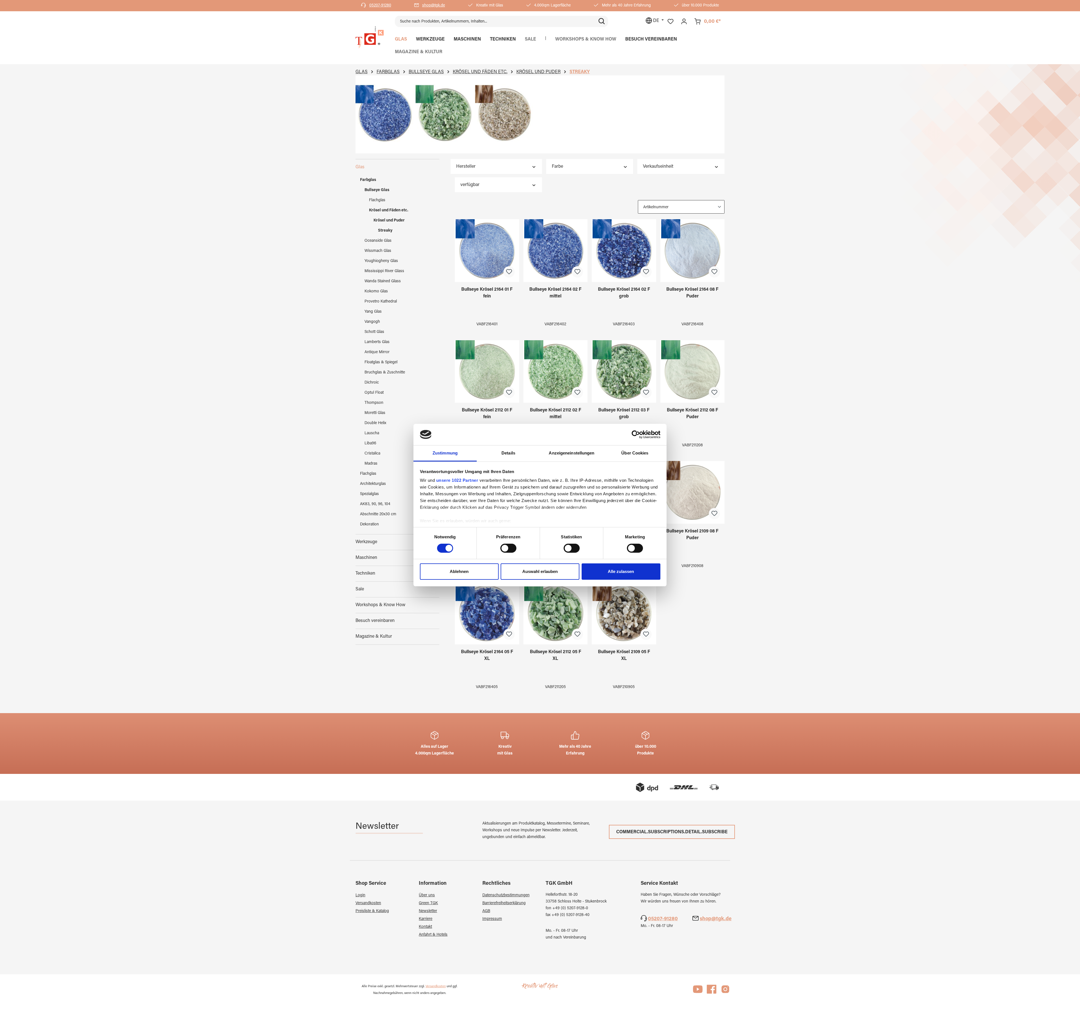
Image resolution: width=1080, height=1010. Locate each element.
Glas (360, 167)
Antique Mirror (377, 352)
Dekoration (369, 525)
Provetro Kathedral (380, 302)
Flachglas (377, 200)
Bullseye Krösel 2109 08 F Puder (692, 534)
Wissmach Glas (377, 251)
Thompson (373, 403)
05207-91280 (380, 6)
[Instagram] (725, 991)
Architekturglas (373, 484)
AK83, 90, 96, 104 (375, 504)
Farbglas (368, 180)
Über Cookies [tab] (634, 453)
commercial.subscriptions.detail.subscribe (672, 832)
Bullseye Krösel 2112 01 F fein (487, 413)
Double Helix (375, 423)
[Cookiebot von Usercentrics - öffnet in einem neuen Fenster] (635, 434)
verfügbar (470, 185)
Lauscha (371, 433)
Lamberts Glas (377, 342)
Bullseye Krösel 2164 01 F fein (486, 293)
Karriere (425, 919)
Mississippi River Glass (384, 271)
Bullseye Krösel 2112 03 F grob (623, 413)
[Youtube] (698, 991)
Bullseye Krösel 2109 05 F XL (624, 655)
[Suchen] (601, 21)
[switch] (508, 548)
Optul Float (374, 393)
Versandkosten (368, 903)
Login (360, 895)
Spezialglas (369, 494)
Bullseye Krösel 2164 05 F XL (487, 655)
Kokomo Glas (376, 292)
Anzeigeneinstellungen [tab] (571, 453)
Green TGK (428, 903)
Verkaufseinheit (658, 166)
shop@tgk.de (433, 6)
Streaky (385, 231)
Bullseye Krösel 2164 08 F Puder (692, 293)
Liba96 (370, 443)
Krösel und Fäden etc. (388, 210)
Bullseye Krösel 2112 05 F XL (555, 655)
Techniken (365, 573)
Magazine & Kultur (374, 636)
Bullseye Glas (376, 190)
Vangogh (372, 322)
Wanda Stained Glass (382, 281)
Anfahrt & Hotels (433, 935)
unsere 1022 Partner (457, 480)
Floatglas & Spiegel (380, 362)
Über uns (427, 895)
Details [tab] (508, 453)
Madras (370, 464)
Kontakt (425, 927)
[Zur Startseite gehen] (370, 37)
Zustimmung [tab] (445, 453)
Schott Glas (374, 332)
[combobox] (495, 21)
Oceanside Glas (378, 241)
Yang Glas (373, 312)
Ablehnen (459, 571)
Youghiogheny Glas (381, 261)
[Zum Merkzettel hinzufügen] (509, 271)
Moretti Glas (374, 413)
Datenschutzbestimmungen (506, 895)
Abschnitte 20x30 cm (378, 514)
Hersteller (466, 166)
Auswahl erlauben (540, 571)
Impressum (492, 919)
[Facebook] (711, 991)
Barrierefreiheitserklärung (504, 903)
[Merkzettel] (670, 21)
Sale (360, 589)
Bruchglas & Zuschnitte (384, 373)
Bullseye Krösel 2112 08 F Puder (692, 413)
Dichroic (371, 383)
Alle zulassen (621, 571)
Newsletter (428, 911)
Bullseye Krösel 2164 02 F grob (624, 293)
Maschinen (366, 558)
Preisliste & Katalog (372, 911)
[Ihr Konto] (684, 21)
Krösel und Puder (389, 221)
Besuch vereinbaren (375, 621)
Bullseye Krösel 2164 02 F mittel (555, 293)
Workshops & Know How (380, 605)
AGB (486, 911)
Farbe (557, 166)
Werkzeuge (366, 542)
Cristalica (372, 454)
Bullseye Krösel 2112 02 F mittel (555, 413)
